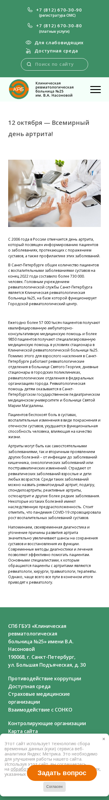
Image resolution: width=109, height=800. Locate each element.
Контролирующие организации (47, 723)
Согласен (54, 787)
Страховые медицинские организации (39, 698)
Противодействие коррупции (44, 678)
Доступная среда (56, 51)
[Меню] (92, 89)
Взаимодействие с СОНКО (40, 709)
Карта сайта (23, 731)
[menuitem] (54, 12)
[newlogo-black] (45, 89)
